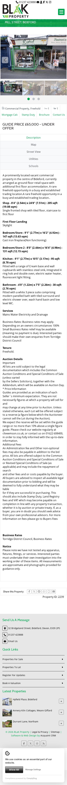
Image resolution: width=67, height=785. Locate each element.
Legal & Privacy (40, 731)
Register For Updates (13, 675)
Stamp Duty (28, 114)
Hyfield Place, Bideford (25, 699)
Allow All (14, 769)
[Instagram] (50, 2)
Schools (33, 166)
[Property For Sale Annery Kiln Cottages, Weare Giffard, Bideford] (7, 712)
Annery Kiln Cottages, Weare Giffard (32, 710)
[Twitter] (47, 2)
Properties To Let (11, 667)
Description (33, 137)
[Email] (53, 591)
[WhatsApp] (44, 591)
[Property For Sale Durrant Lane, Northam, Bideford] (7, 723)
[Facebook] (44, 2)
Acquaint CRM (48, 735)
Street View (33, 152)
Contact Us (59, 114)
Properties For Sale (12, 659)
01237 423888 (27, 2)
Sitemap (55, 731)
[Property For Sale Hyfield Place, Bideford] (7, 701)
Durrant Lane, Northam (25, 721)
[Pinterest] (39, 591)
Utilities (33, 159)
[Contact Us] (41, 2)
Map (33, 144)
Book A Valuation (11, 683)
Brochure (44, 114)
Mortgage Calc (10, 114)
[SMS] (49, 591)
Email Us (13, 641)
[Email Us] (38, 2)
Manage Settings (33, 769)
